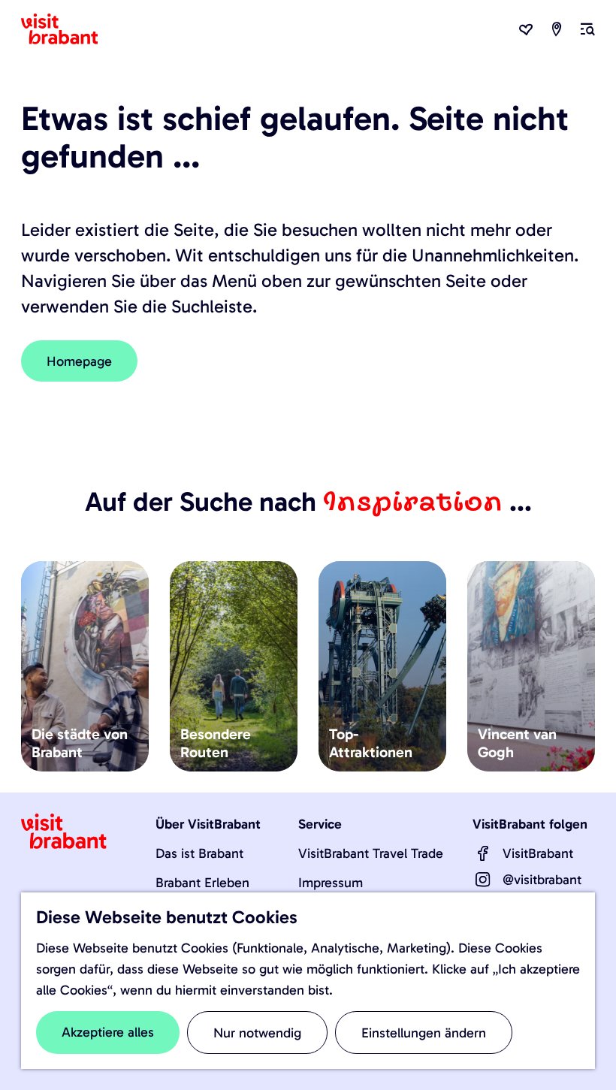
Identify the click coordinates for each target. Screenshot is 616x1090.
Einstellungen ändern (423, 1033)
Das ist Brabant (199, 853)
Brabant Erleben (202, 882)
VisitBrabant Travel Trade (370, 853)
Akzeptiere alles (108, 1032)
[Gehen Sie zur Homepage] (68, 29)
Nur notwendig (257, 1033)
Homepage (79, 361)
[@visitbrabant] (483, 879)
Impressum (330, 882)
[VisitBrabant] (483, 853)
